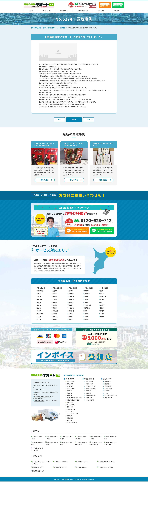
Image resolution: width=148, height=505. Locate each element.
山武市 (102, 305)
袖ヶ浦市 (71, 302)
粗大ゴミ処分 (70, 388)
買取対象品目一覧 (91, 388)
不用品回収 (70, 384)
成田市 (86, 296)
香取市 (39, 302)
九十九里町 (40, 314)
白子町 (39, 317)
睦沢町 (39, 319)
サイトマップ (108, 393)
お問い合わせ (108, 397)
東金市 (39, 305)
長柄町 (71, 319)
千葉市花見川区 (57, 288)
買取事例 (88, 391)
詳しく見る (45, 180)
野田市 (55, 296)
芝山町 (71, 317)
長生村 (55, 314)
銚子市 (55, 305)
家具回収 (69, 393)
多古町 (71, 314)
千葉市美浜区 (88, 288)
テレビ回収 (70, 402)
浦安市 (102, 294)
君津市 (102, 299)
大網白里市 (87, 305)
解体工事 (69, 420)
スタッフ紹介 (108, 388)
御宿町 (102, 317)
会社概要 (116, 11)
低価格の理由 (108, 386)
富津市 (55, 308)
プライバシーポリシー (111, 395)
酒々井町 (71, 311)
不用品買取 (101, 11)
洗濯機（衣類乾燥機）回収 (74, 397)
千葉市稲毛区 (73, 288)
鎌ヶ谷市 (39, 299)
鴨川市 (39, 311)
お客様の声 (89, 397)
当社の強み (108, 384)
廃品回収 (69, 391)
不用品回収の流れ (91, 395)
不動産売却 (70, 418)
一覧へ (74, 120)
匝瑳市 (102, 308)
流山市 (55, 294)
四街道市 (71, 299)
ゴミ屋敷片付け (71, 409)
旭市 (101, 302)
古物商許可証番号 (39, 400)
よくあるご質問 (90, 400)
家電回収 (69, 395)
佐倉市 (39, 296)
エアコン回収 (70, 404)
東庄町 (86, 314)
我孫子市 (103, 296)
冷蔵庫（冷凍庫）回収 (73, 400)
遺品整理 (69, 415)
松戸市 (71, 291)
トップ (31, 11)
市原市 (39, 294)
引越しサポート (71, 407)
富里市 (71, 305)
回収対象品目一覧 (83, 11)
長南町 (86, 317)
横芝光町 (55, 311)
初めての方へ (89, 381)
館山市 (39, 308)
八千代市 (71, 294)
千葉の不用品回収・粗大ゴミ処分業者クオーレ (72, 479)
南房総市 (87, 308)
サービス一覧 (46, 11)
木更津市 (71, 296)
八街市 (55, 302)
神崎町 (86, 319)
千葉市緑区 (40, 291)
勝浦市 (102, 311)
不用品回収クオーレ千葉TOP (75, 375)
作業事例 (88, 393)
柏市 (101, 291)
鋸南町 (55, 319)
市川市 (86, 291)
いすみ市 (71, 308)
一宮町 (102, 314)
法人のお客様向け (72, 422)
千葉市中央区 (41, 288)
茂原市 (86, 299)
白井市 (86, 302)
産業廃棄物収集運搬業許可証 (42, 396)
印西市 (55, 299)
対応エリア (108, 381)
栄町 (85, 311)
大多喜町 (55, 317)
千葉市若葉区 (104, 288)
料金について (64, 11)
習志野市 (87, 294)
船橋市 (55, 291)
